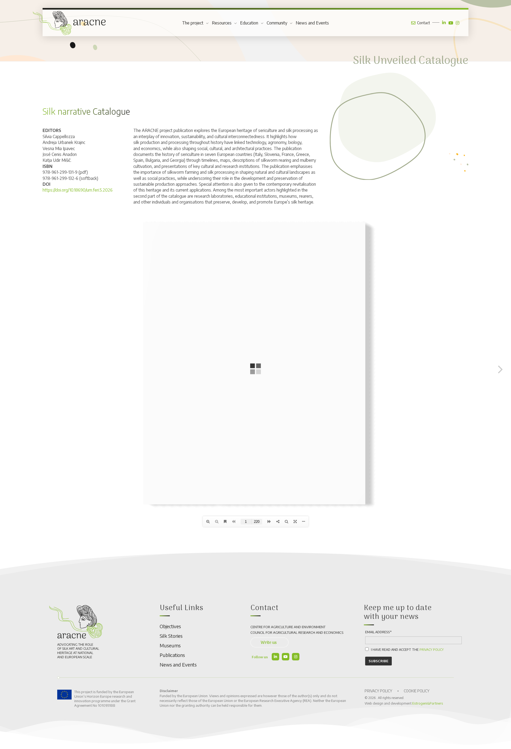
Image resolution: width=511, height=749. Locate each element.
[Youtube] (285, 656)
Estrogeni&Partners (427, 703)
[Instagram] (295, 656)
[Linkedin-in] (275, 656)
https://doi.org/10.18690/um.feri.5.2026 (78, 190)
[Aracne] (69, 23)
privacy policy (431, 650)
